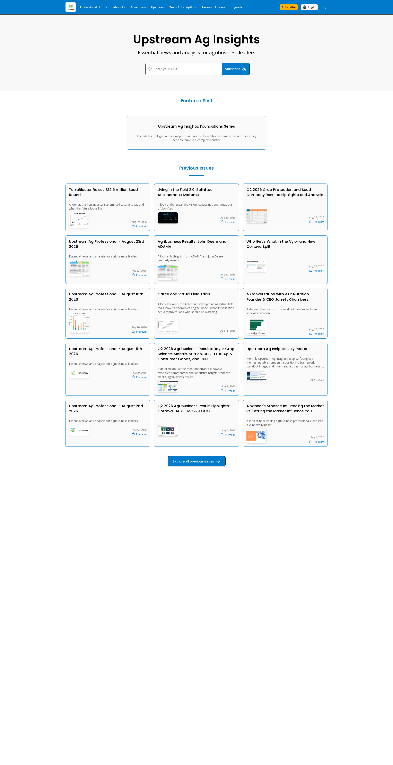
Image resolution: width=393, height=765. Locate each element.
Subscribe (233, 69)
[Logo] (71, 7)
